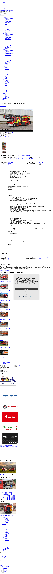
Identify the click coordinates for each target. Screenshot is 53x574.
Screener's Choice (7, 96)
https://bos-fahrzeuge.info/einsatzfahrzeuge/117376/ (35, 246)
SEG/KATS (4, 49)
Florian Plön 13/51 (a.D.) (5, 281)
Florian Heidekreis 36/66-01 (7, 492)
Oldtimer (6, 24)
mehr (27, 294)
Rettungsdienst (4, 33)
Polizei (6, 70)
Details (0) (4, 139)
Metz (40, 163)
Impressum (23, 298)
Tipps (5, 95)
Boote (3, 79)
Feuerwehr (6, 68)
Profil (7, 132)
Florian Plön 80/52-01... (5, 309)
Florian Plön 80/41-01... (5, 319)
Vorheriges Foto (3, 106)
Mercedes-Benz (41, 162)
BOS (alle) (4, 17)
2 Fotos (1, 302)
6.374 (8, 258)
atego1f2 (9, 259)
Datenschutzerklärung (28, 298)
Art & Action (7, 97)
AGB (3, 4)
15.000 (40, 258)
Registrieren (4, 8)
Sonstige (6, 78)
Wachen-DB (4, 98)
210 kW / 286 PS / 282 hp (43, 257)
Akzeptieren (26, 289)
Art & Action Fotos (8, 23)
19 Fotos (1, 292)
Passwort (1, 12)
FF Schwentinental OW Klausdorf (13, 159)
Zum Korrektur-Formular (4, 270)
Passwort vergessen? (3, 14)
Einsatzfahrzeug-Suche (6, 362)
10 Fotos (1, 283)
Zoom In (8, 136)
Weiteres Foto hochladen (23, 155)
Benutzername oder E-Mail (4, 11)
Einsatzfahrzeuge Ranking (9, 21)
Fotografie (4, 93)
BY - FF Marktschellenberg (6, 474)
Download (4, 136)
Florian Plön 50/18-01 (5, 347)
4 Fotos (1, 311)
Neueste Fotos (7, 19)
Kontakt (4, 2)
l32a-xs (12, 259)
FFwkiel (40, 260)
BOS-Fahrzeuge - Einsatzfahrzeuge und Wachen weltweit (9, 10)
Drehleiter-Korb (10, 162)
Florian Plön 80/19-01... (5, 328)
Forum (3, 99)
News (5, 32)
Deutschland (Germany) (18, 158)
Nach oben (2, 573)
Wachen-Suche (4, 363)
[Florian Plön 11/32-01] (4, 144)
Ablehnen (27, 291)
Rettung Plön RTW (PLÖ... (6, 357)
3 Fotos (1, 321)
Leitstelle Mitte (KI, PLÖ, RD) (44, 159)
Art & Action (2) (5, 140)
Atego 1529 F (10, 163)
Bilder (9, 132)
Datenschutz (4, 570)
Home (3, 1)
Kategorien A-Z (5, 64)
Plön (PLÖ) (31, 158)
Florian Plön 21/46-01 (5, 300)
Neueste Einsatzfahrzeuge (9, 18)
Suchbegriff (2, 365)
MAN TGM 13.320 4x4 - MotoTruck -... (9, 495)
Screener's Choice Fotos (8, 22)
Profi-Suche (19, 365)
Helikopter (4, 72)
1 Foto (1, 349)
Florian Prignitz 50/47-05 (6, 490)
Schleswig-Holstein (25, 158)
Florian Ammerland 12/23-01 (6, 515)
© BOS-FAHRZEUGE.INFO (5, 566)
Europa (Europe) (10, 158)
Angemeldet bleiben (5, 13)
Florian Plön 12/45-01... (5, 290)
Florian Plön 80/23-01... (5, 338)
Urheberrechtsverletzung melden (7, 568)
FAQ (3, 6)
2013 (8, 164)
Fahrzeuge (4, 66)
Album (12, 132)
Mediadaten (4, 3)
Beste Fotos (6, 20)
